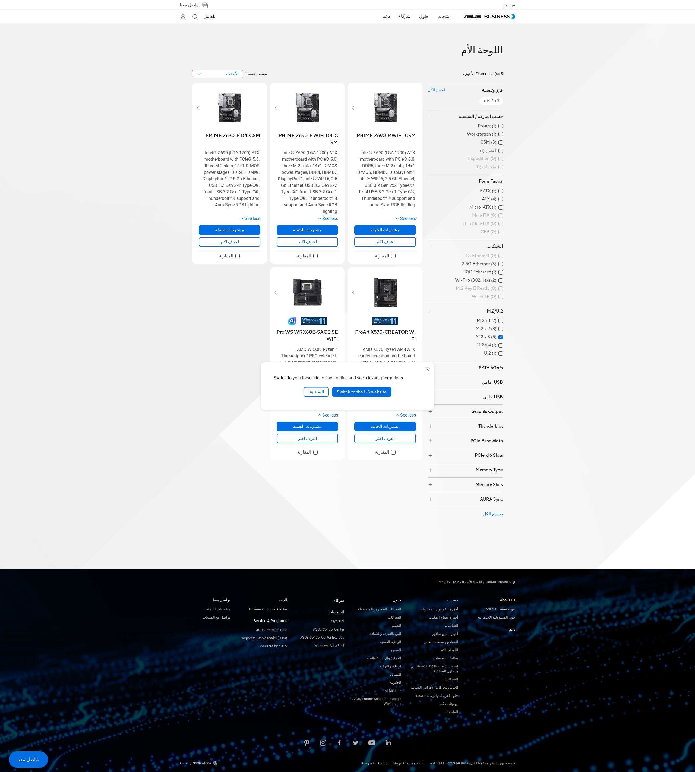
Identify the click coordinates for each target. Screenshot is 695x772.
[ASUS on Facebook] (339, 743)
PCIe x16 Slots (489, 455)
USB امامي (492, 382)
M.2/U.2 (495, 311)
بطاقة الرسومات (446, 658)
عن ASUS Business (500, 609)
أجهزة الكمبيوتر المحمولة (439, 609)
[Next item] (357, 108)
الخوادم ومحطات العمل (441, 642)
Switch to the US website (362, 392)
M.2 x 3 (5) (486, 337)
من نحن (508, 5)
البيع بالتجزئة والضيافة (385, 634)
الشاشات (451, 625)
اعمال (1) (488, 150)
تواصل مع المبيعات (216, 617)
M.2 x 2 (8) (486, 329)
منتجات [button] (444, 16)
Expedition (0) (482, 158)
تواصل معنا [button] (190, 5)
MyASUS (337, 621)
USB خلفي (493, 397)
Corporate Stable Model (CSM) (264, 638)
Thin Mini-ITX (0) (479, 223)
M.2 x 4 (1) (486, 345)
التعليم (396, 625)
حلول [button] (424, 16)
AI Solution (393, 691)
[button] (195, 16)
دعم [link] (386, 16)
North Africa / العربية (195, 763)
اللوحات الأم (449, 650)
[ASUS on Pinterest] (306, 743)
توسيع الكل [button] (493, 514)
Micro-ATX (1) (482, 207)
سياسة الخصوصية (374, 763)
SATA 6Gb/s (491, 368)
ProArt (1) (487, 126)
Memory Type (489, 470)
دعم (512, 629)
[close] (427, 369)
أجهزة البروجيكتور (445, 634)
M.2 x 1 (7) (486, 320)
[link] (385, 242)
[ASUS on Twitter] (355, 743)
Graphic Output (487, 411)
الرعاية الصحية (390, 642)
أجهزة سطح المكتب (443, 617)
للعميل (210, 16)
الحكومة (395, 682)
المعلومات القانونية (408, 763)
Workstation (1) (481, 134)
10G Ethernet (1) (480, 272)
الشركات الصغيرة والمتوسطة (379, 609)
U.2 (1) (490, 353)
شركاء (339, 600)
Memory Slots (489, 484)
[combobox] (217, 74)
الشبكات (495, 246)
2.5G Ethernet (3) (479, 264)
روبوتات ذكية (449, 704)
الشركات (394, 617)
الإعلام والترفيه (390, 666)
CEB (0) (488, 232)
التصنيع (396, 650)
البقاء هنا (316, 392)
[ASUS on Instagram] (323, 743)
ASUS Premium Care (271, 630)
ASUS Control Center (328, 629)
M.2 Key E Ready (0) (476, 288)
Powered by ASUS (273, 646)
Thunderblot (490, 426)
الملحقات (451, 712)
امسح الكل (436, 90)
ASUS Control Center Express (322, 637)
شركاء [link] (404, 16)
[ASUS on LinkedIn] (388, 743)
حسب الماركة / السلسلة (481, 116)
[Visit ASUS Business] (499, 582)
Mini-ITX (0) (484, 215)
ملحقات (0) (485, 167)
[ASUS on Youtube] (372, 743)
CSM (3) (488, 142)
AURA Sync (491, 499)
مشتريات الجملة (218, 609)
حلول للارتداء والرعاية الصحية (436, 696)
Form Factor (491, 181)
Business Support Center (268, 609)
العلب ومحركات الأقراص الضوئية (434, 687)
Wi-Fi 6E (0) (484, 297)
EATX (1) (488, 191)
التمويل (395, 674)
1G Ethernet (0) (481, 256)
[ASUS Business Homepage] (489, 16)
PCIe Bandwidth (486, 441)
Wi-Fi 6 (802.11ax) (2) (475, 280)
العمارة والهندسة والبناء (384, 658)
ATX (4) (489, 199)
